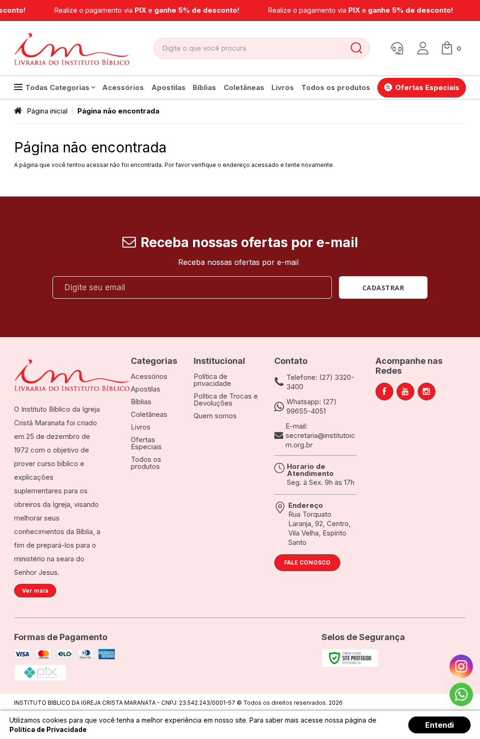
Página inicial (47, 110)
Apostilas (145, 389)
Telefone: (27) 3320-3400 (320, 382)
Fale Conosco (307, 562)
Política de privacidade (212, 380)
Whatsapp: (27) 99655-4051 (311, 406)
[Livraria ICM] (72, 48)
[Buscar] (356, 48)
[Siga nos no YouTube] (405, 391)
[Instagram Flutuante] (461, 666)
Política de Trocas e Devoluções (226, 399)
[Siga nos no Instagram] (426, 391)
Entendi (439, 725)
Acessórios (149, 376)
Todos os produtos (146, 463)
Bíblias (141, 401)
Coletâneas (149, 414)
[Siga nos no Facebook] (384, 391)
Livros (140, 426)
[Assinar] (383, 287)
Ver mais (35, 590)
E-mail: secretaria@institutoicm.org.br (320, 435)
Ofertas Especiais (146, 443)
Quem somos (215, 415)
